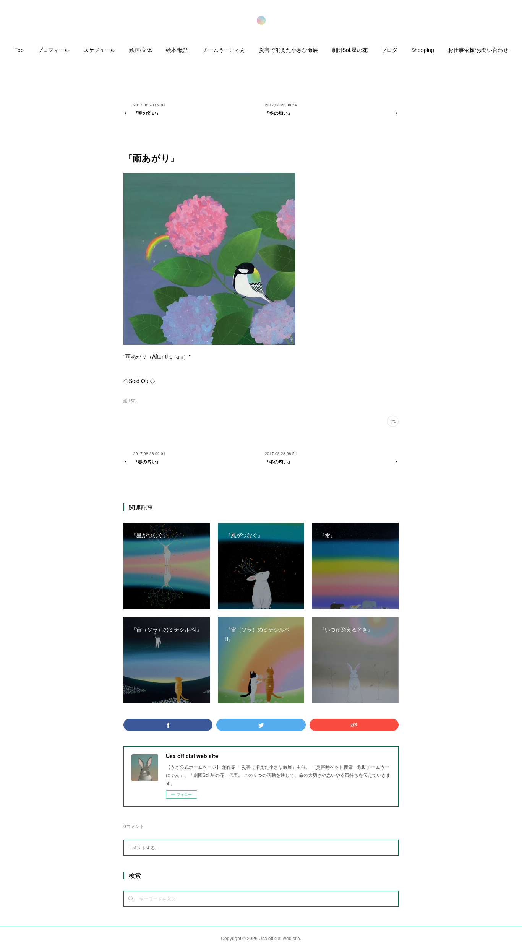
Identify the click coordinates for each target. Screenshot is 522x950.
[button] (19, 51)
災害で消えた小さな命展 (288, 50)
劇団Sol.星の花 (350, 50)
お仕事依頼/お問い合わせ (478, 50)
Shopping (422, 50)
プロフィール (53, 50)
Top (19, 50)
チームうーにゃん (224, 50)
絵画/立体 (140, 50)
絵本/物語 (177, 50)
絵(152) (129, 400)
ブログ (389, 50)
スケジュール (99, 50)
